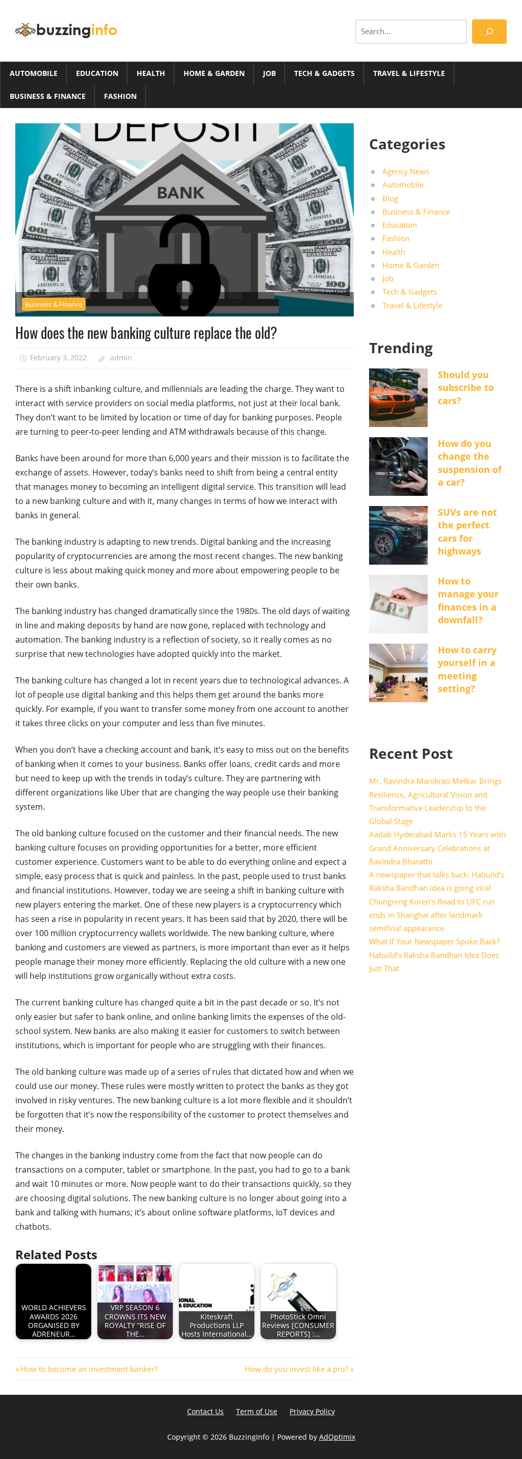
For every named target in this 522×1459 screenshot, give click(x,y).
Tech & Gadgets (324, 73)
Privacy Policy (312, 1411)
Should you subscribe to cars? (466, 387)
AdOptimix (337, 1437)
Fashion (120, 96)
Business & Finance (48, 96)
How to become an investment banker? (89, 1369)
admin (121, 357)
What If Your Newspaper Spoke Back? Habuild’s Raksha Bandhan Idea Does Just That (434, 954)
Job (269, 73)
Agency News (405, 171)
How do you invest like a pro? (296, 1369)
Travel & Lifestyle (409, 73)
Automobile (34, 73)
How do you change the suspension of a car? (470, 462)
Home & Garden (214, 73)
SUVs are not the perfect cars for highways (467, 531)
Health (151, 73)
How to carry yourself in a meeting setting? (467, 669)
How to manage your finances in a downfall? (468, 600)
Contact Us (205, 1411)
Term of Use (256, 1411)
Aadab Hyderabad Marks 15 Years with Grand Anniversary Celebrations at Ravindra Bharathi (437, 847)
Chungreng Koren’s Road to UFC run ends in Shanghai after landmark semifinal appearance (432, 915)
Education (97, 73)
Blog (390, 198)
